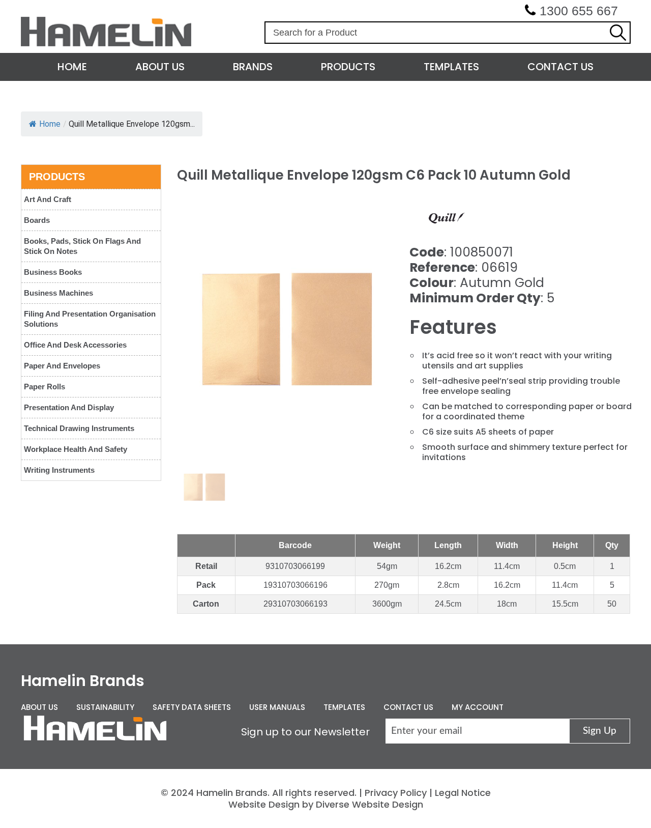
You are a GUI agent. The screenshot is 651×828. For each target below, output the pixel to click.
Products (348, 67)
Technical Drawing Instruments (79, 428)
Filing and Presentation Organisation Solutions (90, 318)
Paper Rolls (44, 386)
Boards (37, 220)
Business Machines (58, 293)
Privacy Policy (396, 792)
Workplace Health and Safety (75, 449)
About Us (160, 67)
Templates (451, 67)
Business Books (53, 272)
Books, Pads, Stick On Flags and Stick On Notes (82, 246)
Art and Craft (47, 199)
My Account (478, 707)
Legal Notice (463, 792)
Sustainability (105, 707)
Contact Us (560, 67)
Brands (253, 67)
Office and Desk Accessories (75, 344)
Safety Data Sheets (192, 707)
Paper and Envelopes (62, 365)
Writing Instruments (59, 470)
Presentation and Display (69, 407)
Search (618, 32)
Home (72, 67)
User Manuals (277, 707)
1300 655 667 (579, 11)
